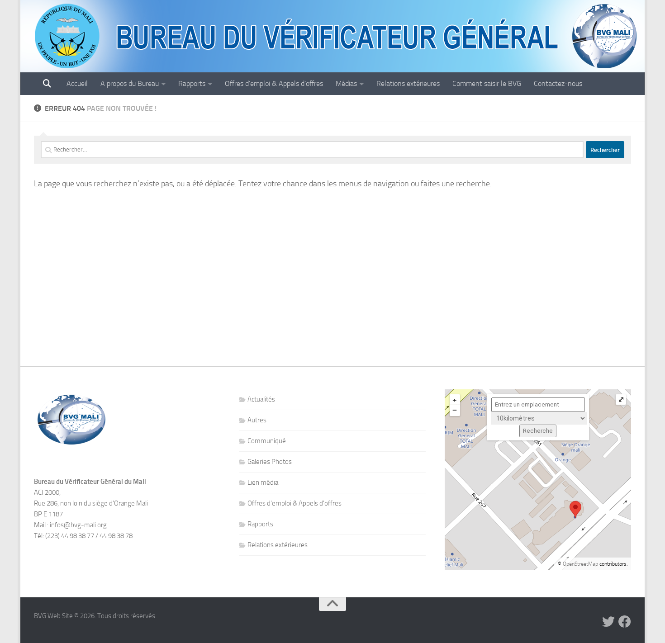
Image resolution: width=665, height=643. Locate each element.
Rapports (191, 83)
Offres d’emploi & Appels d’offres (274, 83)
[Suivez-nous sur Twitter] (608, 621)
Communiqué (266, 441)
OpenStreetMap (580, 564)
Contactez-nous (558, 83)
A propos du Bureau (129, 83)
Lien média (262, 482)
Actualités (261, 399)
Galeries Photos (269, 462)
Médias (346, 83)
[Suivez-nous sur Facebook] (624, 621)
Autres (256, 420)
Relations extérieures (408, 83)
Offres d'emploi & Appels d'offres (294, 503)
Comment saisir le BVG (486, 83)
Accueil (77, 83)
